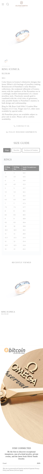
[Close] (40, 360)
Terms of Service (14, 470)
